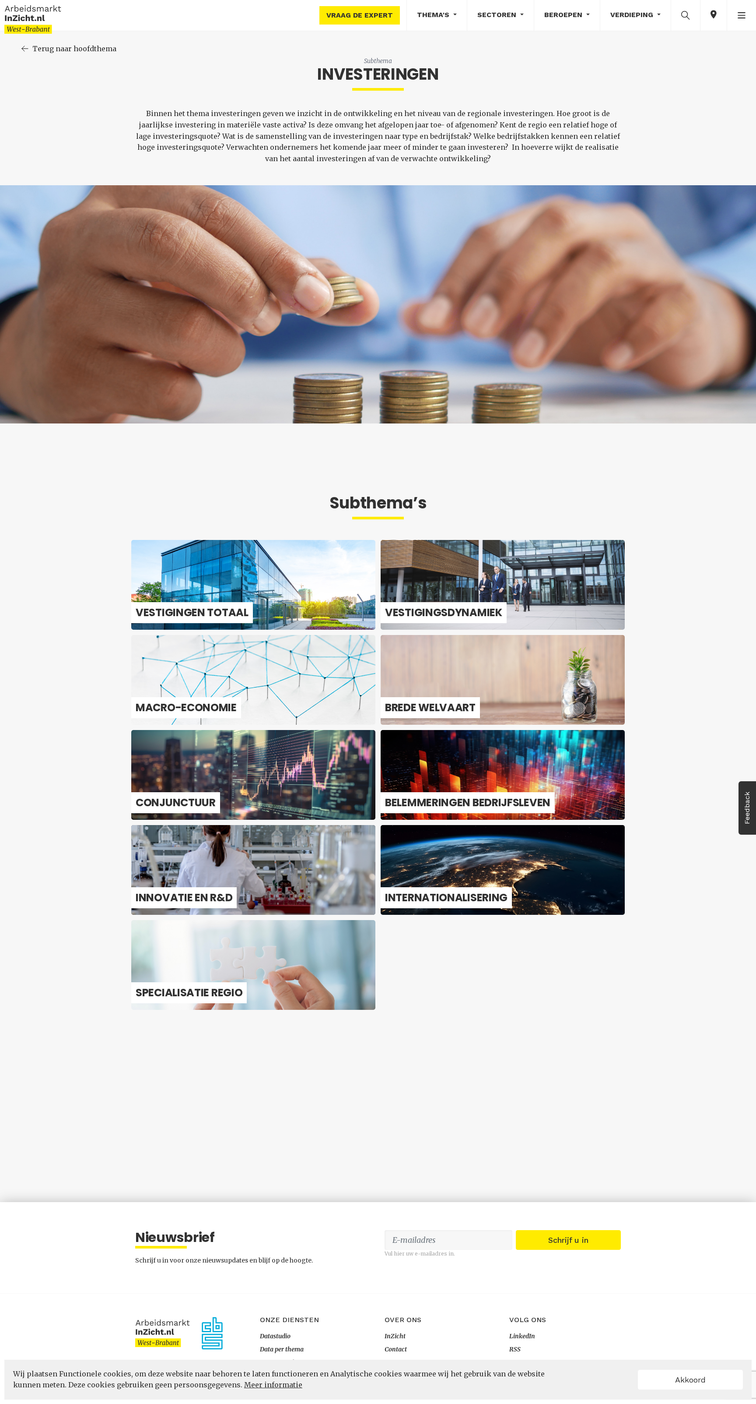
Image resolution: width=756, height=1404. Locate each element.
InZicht (395, 1336)
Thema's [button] (434, 15)
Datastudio (275, 1336)
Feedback (747, 808)
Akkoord (690, 1379)
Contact (396, 1349)
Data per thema (282, 1349)
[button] (685, 15)
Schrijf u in (568, 1240)
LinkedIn (522, 1336)
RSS (515, 1349)
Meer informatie (273, 1384)
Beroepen (564, 15)
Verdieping (632, 15)
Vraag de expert (359, 15)
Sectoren (497, 15)
